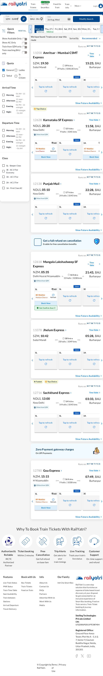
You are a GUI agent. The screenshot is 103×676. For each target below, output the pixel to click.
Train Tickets (33, 6)
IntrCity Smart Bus (65, 583)
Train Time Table (10, 590)
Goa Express (46, 470)
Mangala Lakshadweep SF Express (55, 264)
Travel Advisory (9, 609)
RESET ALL (22, 31)
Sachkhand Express (51, 393)
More (77, 6)
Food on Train (27, 590)
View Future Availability (87, 103)
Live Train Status (10, 583)
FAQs (41, 590)
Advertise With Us (47, 598)
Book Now (46, 157)
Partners (43, 594)
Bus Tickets (26, 583)
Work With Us (45, 601)
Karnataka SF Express (53, 120)
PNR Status (8, 586)
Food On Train (57, 6)
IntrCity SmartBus (45, 6)
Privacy (62, 664)
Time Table (92, 54)
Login (95, 6)
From (7, 16)
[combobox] (11, 19)
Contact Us (44, 586)
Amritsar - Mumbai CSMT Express (55, 55)
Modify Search (86, 19)
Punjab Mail (46, 183)
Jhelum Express (48, 330)
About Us (43, 583)
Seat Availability (10, 594)
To (31, 16)
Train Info (67, 6)
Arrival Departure (11, 605)
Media (42, 605)
